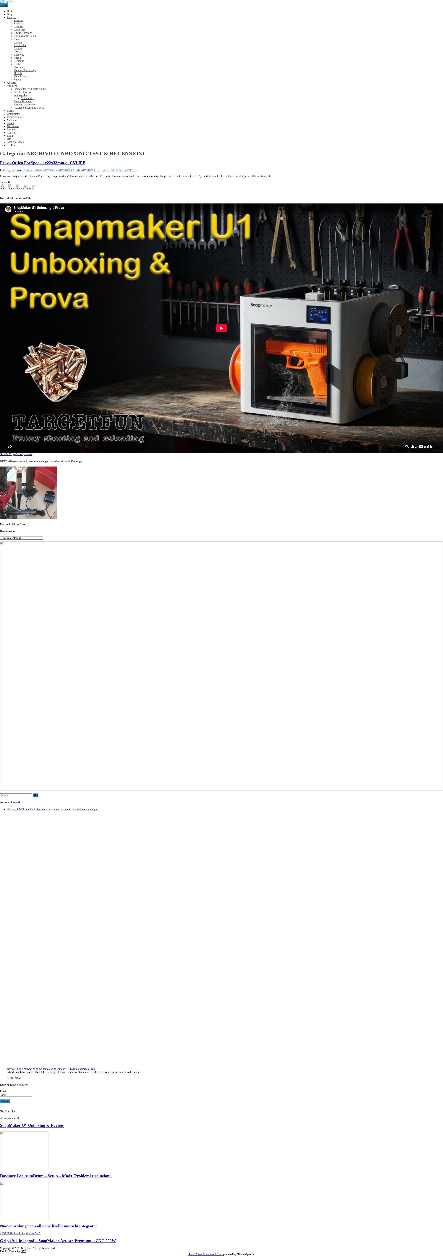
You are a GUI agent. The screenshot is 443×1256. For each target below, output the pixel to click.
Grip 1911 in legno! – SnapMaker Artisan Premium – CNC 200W (58, 1241)
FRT (23, 1251)
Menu (4, 5)
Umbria (18, 73)
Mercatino (12, 120)
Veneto (17, 79)
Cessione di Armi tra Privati (29, 107)
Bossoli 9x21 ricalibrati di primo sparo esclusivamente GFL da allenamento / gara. (51, 1068)
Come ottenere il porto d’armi (30, 88)
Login (10, 135)
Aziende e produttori (25, 104)
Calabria (18, 26)
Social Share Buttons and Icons (205, 1254)
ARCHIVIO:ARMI (69, 170)
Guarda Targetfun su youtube (16, 454)
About (10, 123)
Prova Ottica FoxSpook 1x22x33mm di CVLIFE (42, 163)
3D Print (11, 145)
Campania (19, 29)
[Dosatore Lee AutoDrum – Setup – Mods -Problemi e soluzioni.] (24, 1168)
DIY (9, 138)
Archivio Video (15, 141)
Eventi (10, 110)
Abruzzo (18, 20)
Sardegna (19, 60)
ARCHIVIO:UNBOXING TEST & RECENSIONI (109, 170)
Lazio (17, 39)
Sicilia (17, 64)
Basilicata (19, 23)
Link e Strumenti (23, 101)
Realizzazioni (14, 117)
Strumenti (12, 85)
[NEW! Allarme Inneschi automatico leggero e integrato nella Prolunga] (28, 518)
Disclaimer (13, 126)
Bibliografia (20, 95)
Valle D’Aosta (21, 76)
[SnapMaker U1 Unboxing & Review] (9, 1118)
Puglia (17, 57)
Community (27, 98)
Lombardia (20, 45)
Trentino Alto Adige (25, 70)
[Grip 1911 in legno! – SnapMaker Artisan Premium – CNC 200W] (20, 1233)
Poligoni (11, 17)
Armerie (11, 82)
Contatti (11, 132)
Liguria (18, 42)
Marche (18, 48)
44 (9, 181)
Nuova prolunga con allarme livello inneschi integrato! (48, 1226)
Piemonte (19, 54)
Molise (17, 51)
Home (10, 11)
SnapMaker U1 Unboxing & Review (32, 1125)
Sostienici (12, 129)
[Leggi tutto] (14, 1077)
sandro (15, 170)
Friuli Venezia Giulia (25, 35)
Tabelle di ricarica (23, 92)
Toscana (18, 67)
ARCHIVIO (50, 170)
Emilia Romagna (23, 32)
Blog (9, 14)
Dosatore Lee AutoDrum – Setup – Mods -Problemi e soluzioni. (56, 1176)
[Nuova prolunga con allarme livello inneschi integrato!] (24, 1218)
